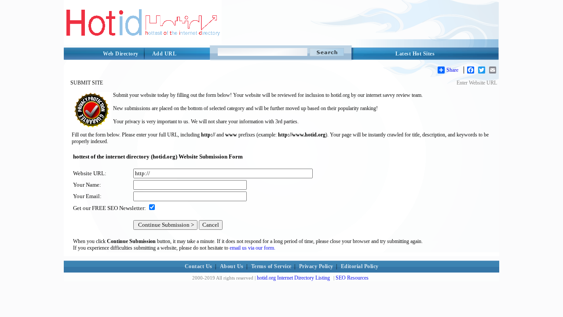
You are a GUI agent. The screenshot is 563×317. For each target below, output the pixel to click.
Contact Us (198, 266)
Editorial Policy (360, 266)
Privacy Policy (316, 266)
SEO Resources (352, 278)
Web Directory (121, 54)
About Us (232, 266)
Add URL (164, 54)
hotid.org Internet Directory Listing (293, 278)
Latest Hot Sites (415, 54)
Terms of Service (271, 266)
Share (452, 70)
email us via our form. (252, 248)
